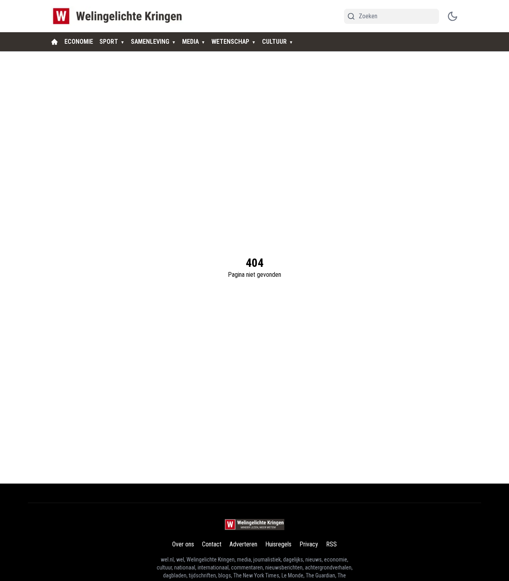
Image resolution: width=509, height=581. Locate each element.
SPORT (108, 41)
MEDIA (190, 41)
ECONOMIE (78, 41)
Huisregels (278, 544)
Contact (211, 544)
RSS (331, 544)
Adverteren (243, 544)
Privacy (308, 544)
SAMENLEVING (150, 41)
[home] (54, 41)
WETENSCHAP (230, 41)
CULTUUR (274, 41)
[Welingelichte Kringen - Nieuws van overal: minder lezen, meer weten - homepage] (119, 16)
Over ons (183, 544)
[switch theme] (452, 16)
